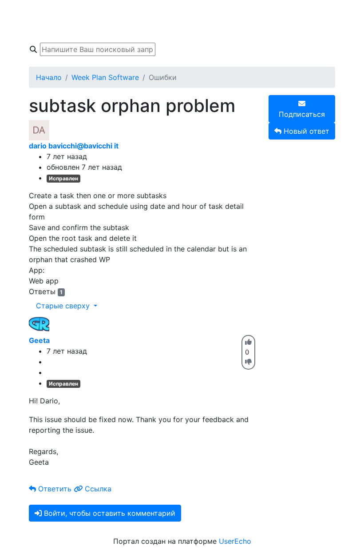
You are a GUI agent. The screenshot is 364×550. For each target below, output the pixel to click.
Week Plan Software (105, 77)
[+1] (248, 342)
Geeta (39, 340)
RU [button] (269, 12)
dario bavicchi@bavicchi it (74, 145)
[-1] (248, 362)
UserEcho (235, 541)
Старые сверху (64, 305)
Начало (49, 77)
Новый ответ (305, 131)
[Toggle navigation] (34, 21)
